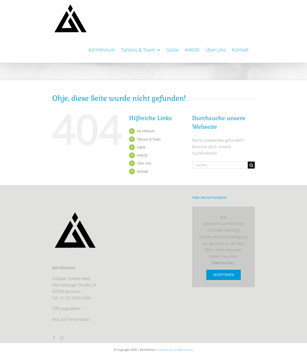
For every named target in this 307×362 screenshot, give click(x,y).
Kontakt (142, 171)
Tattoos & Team (149, 139)
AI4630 (142, 155)
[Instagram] (62, 338)
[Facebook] (54, 338)
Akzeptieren (223, 275)
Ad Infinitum (146, 131)
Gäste (141, 147)
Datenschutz (223, 262)
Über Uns (144, 163)
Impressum (166, 350)
